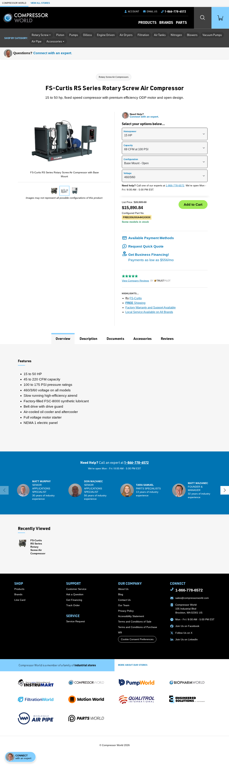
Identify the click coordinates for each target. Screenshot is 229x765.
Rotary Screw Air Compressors (113, 77)
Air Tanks (160, 35)
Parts (181, 22)
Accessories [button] (54, 41)
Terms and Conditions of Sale (134, 621)
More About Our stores (132, 665)
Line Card (19, 599)
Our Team (123, 605)
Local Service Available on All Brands (149, 312)
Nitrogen (176, 35)
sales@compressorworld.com (192, 598)
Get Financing (74, 599)
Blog (120, 594)
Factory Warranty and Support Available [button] (150, 307)
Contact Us (124, 599)
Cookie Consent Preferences (137, 639)
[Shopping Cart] (220, 18)
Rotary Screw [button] (40, 35)
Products (147, 22)
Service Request (75, 621)
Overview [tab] (63, 338)
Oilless (87, 35)
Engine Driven (106, 35)
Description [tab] (88, 338)
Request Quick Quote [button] (146, 246)
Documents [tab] (115, 338)
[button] (150, 11)
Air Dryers (126, 35)
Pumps (73, 35)
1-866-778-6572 (175, 185)
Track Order (73, 605)
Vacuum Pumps (212, 35)
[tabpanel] (114, 397)
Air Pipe (37, 41)
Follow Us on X (183, 632)
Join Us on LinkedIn (186, 639)
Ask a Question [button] (74, 594)
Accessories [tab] (142, 338)
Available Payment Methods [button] (151, 238)
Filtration (143, 35)
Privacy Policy (126, 610)
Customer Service (76, 589)
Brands (166, 22)
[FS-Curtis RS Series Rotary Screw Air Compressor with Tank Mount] (54, 191)
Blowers (192, 35)
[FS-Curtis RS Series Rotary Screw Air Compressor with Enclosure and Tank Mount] (75, 191)
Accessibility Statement (131, 616)
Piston (60, 35)
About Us (123, 589)
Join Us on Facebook (187, 626)
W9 (120, 632)
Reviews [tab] (167, 338)
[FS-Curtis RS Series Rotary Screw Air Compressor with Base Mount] (64, 191)
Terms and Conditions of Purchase (137, 627)
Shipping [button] (135, 302)
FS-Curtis (136, 298)
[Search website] (202, 18)
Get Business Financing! (151, 257)
